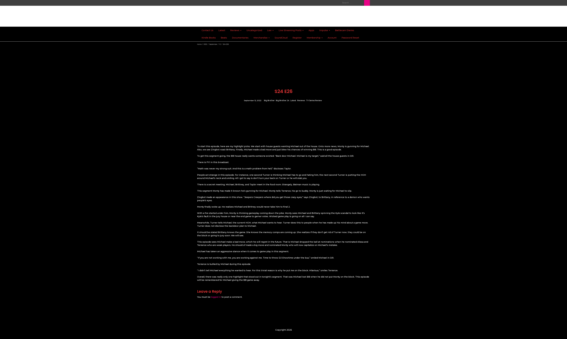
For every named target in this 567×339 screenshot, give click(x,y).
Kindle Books (209, 37)
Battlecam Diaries (344, 30)
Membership (314, 37)
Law (269, 30)
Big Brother (269, 100)
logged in (216, 297)
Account (332, 37)
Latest (221, 30)
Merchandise (261, 37)
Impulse (324, 30)
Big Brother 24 (282, 100)
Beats (224, 37)
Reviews (235, 30)
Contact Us (207, 30)
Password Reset (350, 37)
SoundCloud (281, 37)
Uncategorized (254, 30)
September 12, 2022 (252, 100)
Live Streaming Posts (290, 30)
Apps (311, 30)
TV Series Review (314, 100)
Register (297, 37)
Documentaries (240, 37)
